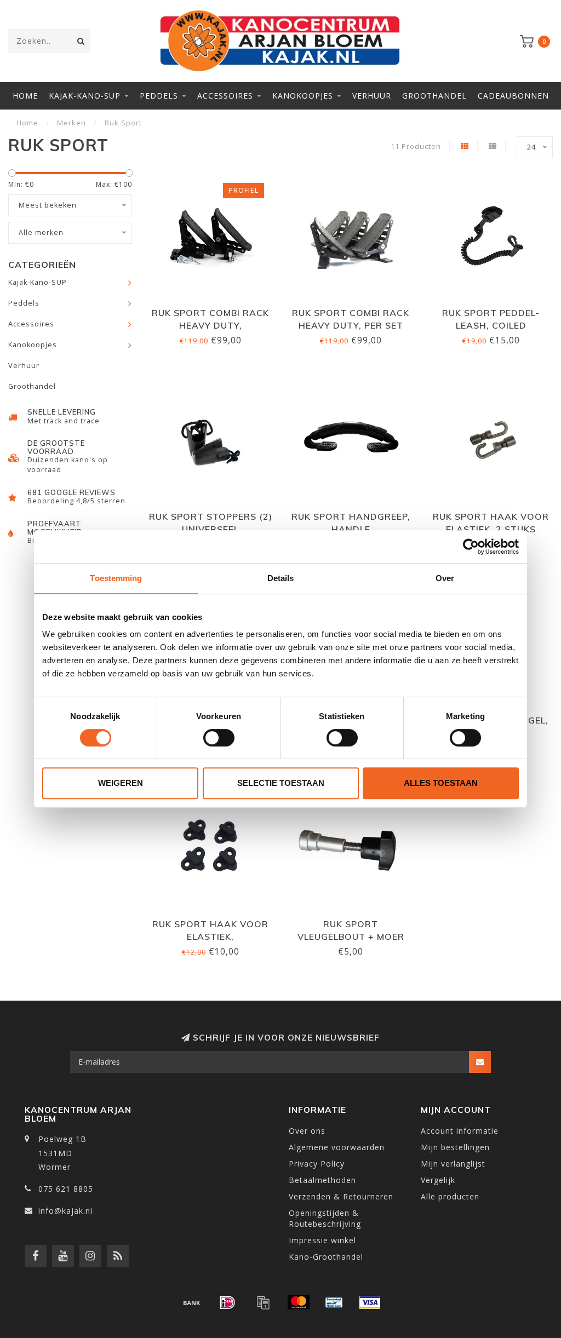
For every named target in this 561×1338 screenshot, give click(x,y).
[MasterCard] (298, 1302)
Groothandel (434, 95)
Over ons (307, 1130)
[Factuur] (263, 1302)
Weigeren (120, 783)
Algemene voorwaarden (337, 1147)
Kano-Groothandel (326, 1256)
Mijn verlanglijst (453, 1163)
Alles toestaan (441, 783)
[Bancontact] (334, 1302)
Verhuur (371, 95)
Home (25, 95)
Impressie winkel (322, 1240)
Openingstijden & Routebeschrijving (325, 1218)
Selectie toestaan (280, 783)
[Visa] (369, 1302)
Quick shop (215, 309)
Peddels (159, 95)
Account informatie (460, 1130)
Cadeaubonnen (513, 95)
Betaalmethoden (322, 1180)
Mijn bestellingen (455, 1147)
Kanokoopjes (302, 95)
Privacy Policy (317, 1163)
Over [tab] (445, 578)
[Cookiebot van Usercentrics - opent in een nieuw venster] (471, 546)
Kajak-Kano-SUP (85, 95)
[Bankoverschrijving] (191, 1302)
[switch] (218, 737)
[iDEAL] (227, 1302)
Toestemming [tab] (116, 578)
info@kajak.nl (65, 1210)
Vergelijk (438, 1180)
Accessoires (225, 95)
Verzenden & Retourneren (341, 1196)
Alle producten (450, 1196)
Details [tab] (280, 578)
